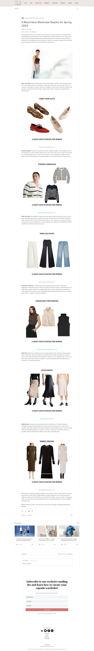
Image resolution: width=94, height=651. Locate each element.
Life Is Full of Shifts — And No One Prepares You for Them (47, 539)
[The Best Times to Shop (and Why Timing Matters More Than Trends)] (25, 531)
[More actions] (71, 18)
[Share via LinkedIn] (29, 511)
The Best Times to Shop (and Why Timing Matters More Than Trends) (24, 539)
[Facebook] (48, 630)
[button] (31, 3)
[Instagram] (52, 630)
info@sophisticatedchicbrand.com (47, 646)
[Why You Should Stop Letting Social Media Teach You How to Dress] (69, 531)
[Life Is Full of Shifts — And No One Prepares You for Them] (47, 531)
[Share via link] (32, 511)
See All (77, 523)
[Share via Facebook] (22, 511)
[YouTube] (45, 630)
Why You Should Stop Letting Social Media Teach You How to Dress (69, 539)
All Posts (17, 8)
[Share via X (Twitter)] (25, 511)
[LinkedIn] (42, 630)
